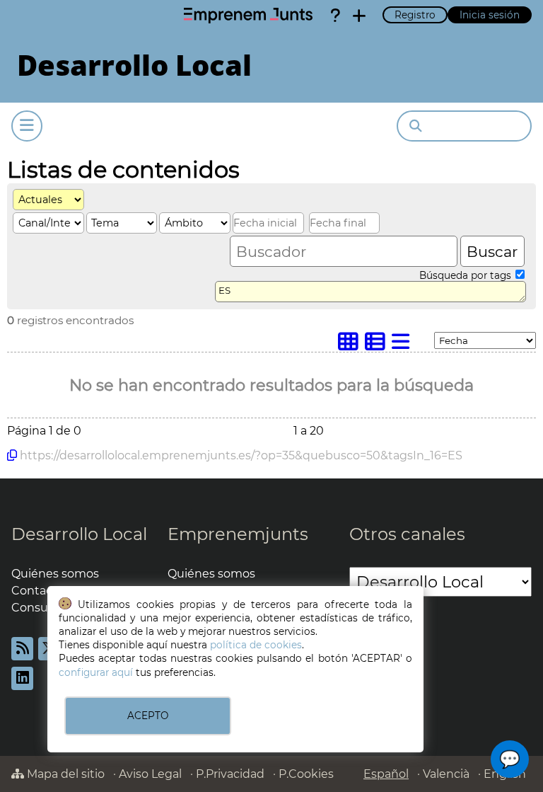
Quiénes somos (55, 573)
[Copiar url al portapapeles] (12, 455)
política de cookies (256, 644)
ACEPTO (147, 715)
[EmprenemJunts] (248, 15)
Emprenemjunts (238, 534)
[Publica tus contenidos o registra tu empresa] (359, 15)
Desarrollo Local (79, 534)
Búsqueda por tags (466, 275)
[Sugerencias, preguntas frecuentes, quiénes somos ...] (335, 15)
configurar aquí (96, 672)
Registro (415, 15)
